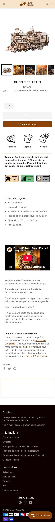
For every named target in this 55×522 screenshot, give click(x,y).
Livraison (7, 442)
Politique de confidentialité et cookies (20, 446)
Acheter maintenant (27, 124)
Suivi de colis (9, 477)
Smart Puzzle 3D (17, 510)
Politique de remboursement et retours (21, 451)
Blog (5, 486)
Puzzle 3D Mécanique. (37, 356)
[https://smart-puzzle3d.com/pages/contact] (14, 425)
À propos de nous (11, 437)
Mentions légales (11, 460)
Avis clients (8, 472)
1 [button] (26, 77)
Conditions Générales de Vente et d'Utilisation (24, 455)
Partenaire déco (10, 490)
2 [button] (29, 77)
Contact (6, 481)
